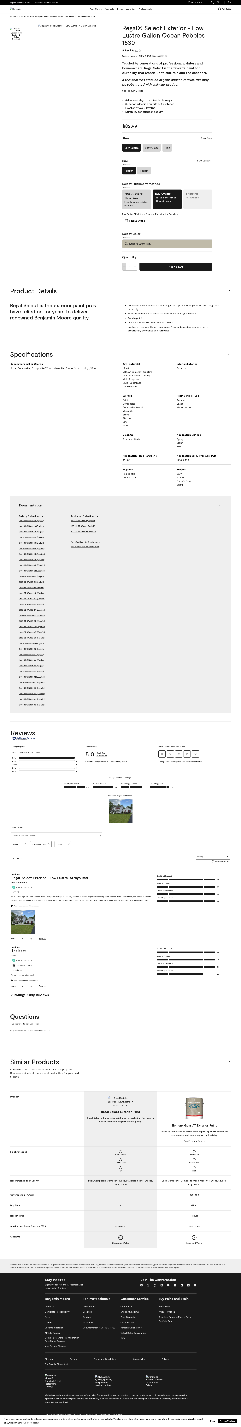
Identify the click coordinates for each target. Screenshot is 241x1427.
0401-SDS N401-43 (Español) (32, 688)
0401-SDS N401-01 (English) (31, 526)
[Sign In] (218, 2)
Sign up (48, 1284)
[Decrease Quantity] (124, 266)
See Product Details (132, 90)
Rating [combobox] (15, 844)
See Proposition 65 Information (85, 546)
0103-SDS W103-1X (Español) (32, 610)
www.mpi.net (174, 1267)
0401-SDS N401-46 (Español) (32, 705)
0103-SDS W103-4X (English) (31, 598)
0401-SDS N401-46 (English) (31, 671)
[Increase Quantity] (135, 266)
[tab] (16, 34)
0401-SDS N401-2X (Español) (32, 548)
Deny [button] (212, 1421)
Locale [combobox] (59, 844)
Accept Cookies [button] (227, 1421)
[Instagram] (148, 1285)
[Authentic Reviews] (24, 739)
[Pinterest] (168, 1285)
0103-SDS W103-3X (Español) (32, 621)
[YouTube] (162, 1285)
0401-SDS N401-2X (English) (31, 531)
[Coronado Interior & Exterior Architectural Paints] (159, 1380)
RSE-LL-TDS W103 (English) (83, 526)
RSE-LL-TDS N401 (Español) (83, 531)
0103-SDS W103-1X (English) (31, 587)
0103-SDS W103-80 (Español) (32, 638)
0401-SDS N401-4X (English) (31, 537)
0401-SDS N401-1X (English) (31, 543)
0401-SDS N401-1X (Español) (32, 554)
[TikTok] (195, 1285)
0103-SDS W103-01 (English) (31, 582)
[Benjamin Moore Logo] (19, 9)
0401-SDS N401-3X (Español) (32, 559)
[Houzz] (182, 1285)
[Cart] (229, 2)
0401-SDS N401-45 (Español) (32, 699)
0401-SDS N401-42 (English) (31, 649)
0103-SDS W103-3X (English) (31, 593)
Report (42, 938)
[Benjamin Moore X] (175, 1285)
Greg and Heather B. (19, 882)
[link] (223, 2)
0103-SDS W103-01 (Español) (32, 626)
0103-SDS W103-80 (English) (31, 604)
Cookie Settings (31, 1422)
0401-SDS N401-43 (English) (31, 654)
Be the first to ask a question (25, 1024)
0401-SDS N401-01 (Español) (32, 571)
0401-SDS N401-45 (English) (31, 665)
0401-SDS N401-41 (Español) (32, 677)
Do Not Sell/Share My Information (62, 1337)
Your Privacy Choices (55, 1346)
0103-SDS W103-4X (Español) (32, 632)
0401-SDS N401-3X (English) (31, 520)
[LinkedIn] (188, 1285)
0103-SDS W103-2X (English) (31, 576)
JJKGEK (14, 955)
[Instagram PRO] (155, 1285)
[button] (46, 2)
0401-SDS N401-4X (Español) (32, 565)
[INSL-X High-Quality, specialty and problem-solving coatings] (108, 1380)
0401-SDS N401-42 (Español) (32, 682)
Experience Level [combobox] (39, 844)
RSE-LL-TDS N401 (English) (83, 520)
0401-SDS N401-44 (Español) (32, 693)
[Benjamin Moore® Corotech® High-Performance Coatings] (58, 1381)
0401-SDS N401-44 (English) (31, 660)
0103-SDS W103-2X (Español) (32, 615)
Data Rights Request (55, 1341)
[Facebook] (141, 1285)
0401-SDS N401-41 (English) (31, 643)
